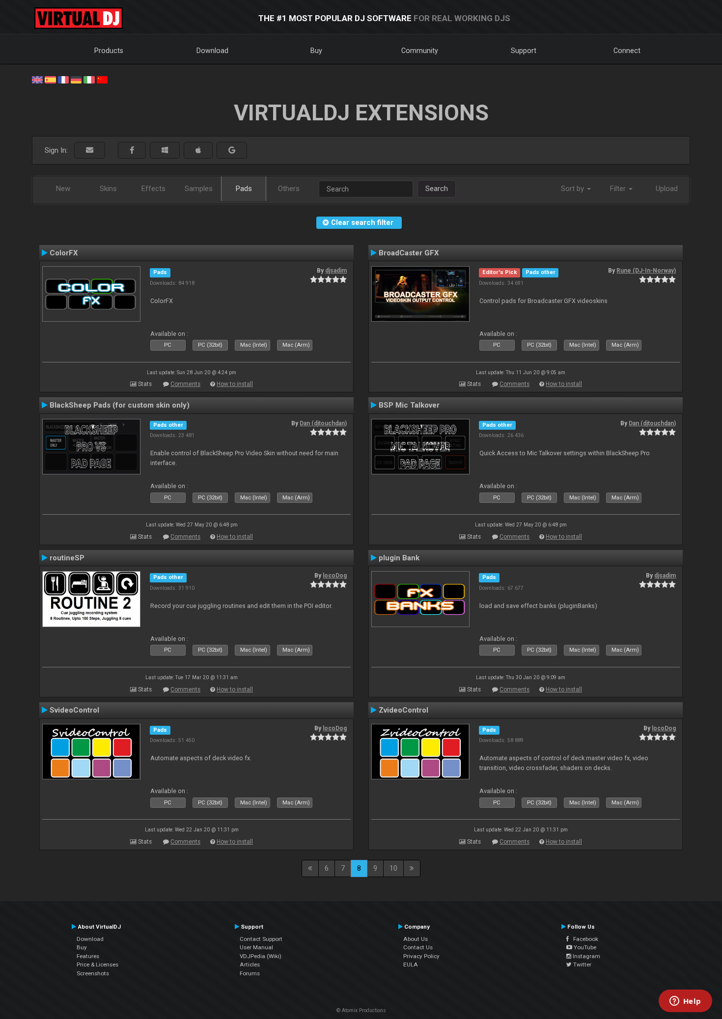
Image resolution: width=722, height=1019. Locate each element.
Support (523, 51)
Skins (108, 188)
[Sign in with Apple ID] (198, 150)
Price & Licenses (97, 964)
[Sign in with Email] (89, 150)
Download (212, 51)
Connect (626, 51)
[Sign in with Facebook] (132, 150)
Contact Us (418, 947)
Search (436, 188)
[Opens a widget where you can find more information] (685, 1002)
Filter (619, 188)
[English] (37, 79)
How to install (235, 384)
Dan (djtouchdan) (323, 423)
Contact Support (261, 939)
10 (393, 868)
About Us (415, 939)
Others (289, 188)
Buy (316, 51)
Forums (250, 973)
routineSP (67, 557)
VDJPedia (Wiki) (260, 956)
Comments (185, 384)
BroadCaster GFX (409, 252)
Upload (667, 188)
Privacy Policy (421, 956)
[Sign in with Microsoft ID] (165, 150)
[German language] (76, 79)
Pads (244, 188)
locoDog (335, 575)
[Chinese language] (102, 79)
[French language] (63, 79)
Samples (199, 188)
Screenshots (93, 973)
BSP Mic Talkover (409, 405)
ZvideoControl (403, 710)
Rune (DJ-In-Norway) (646, 270)
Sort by (573, 188)
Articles (250, 964)
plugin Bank (399, 557)
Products (108, 51)
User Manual (256, 947)
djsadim (336, 270)
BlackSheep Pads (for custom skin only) (120, 405)
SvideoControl (74, 710)
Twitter (581, 964)
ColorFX (64, 252)
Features (88, 956)
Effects (153, 188)
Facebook (583, 939)
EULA (410, 964)
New (63, 188)
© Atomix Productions (361, 1010)
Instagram (585, 956)
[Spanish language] (50, 79)
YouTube (584, 947)
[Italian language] (88, 79)
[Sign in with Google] (232, 150)
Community (419, 51)
